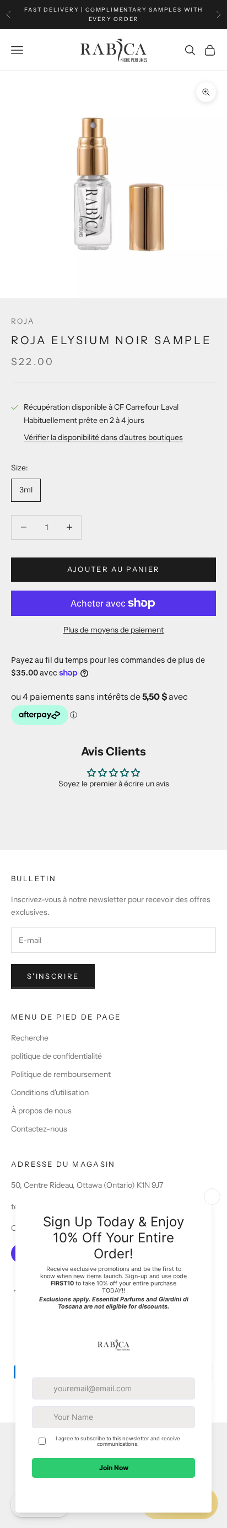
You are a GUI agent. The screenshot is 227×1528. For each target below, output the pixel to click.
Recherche (29, 1038)
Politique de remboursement (61, 1074)
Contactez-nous (39, 1129)
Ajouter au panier (113, 569)
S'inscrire (53, 976)
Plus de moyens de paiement (113, 630)
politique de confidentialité (56, 1056)
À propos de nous (41, 1111)
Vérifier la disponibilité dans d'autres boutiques (103, 437)
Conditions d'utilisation (50, 1092)
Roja (23, 321)
